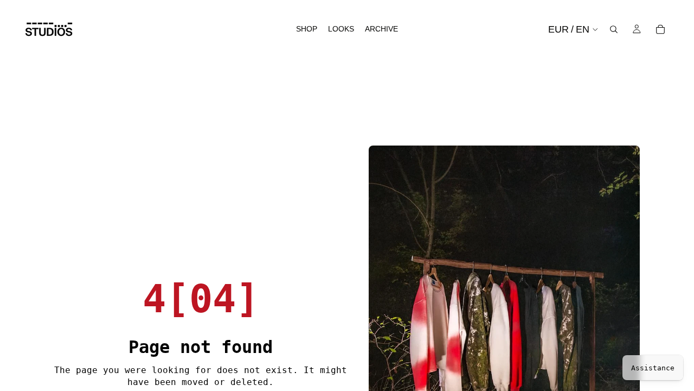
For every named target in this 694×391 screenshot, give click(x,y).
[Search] (614, 29)
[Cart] (660, 29)
